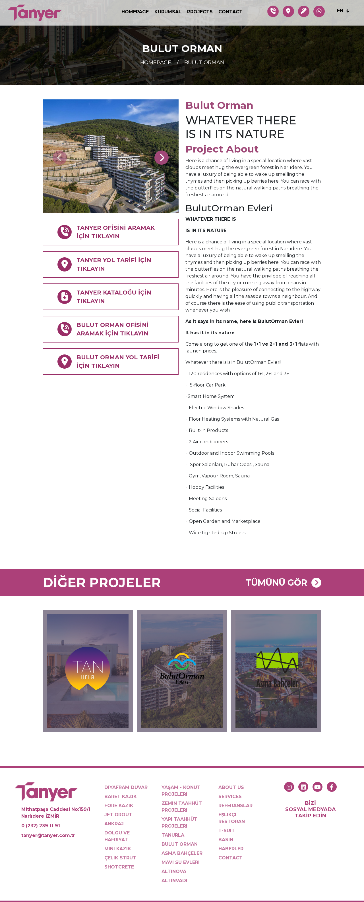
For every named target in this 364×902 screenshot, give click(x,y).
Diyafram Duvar (126, 787)
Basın (225, 839)
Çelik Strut (120, 858)
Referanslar (235, 805)
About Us (231, 787)
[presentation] (60, 158)
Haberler (230, 848)
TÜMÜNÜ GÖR (276, 582)
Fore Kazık (118, 805)
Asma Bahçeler (182, 853)
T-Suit (226, 830)
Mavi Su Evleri (181, 862)
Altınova (174, 871)
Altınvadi (174, 880)
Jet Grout (118, 814)
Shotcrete (119, 867)
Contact (230, 11)
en (341, 10)
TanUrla (173, 835)
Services (230, 796)
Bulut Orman (204, 62)
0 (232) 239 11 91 (40, 825)
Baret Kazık (120, 796)
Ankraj (114, 823)
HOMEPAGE (135, 11)
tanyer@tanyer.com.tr (48, 835)
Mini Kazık (117, 848)
